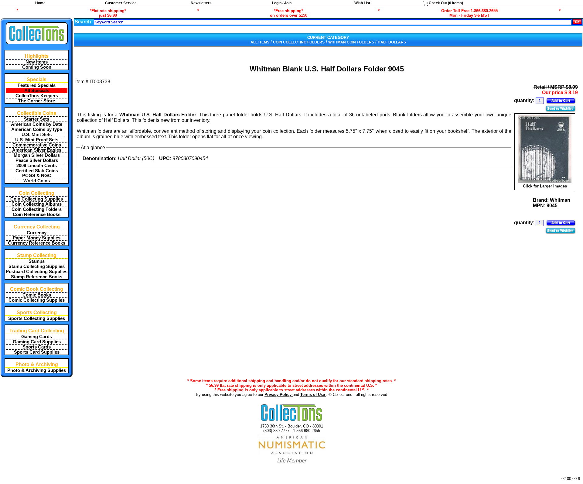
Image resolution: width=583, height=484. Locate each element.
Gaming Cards (36, 336)
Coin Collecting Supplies (36, 199)
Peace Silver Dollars (36, 160)
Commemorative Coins (36, 144)
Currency (36, 232)
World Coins (36, 180)
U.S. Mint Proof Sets (36, 139)
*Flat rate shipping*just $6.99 (108, 13)
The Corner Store (36, 100)
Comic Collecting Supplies (37, 300)
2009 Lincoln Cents (36, 165)
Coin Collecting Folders (37, 209)
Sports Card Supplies (37, 352)
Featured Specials (37, 85)
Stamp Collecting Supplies (37, 266)
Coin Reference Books (36, 214)
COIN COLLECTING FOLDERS (299, 42)
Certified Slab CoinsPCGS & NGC (36, 173)
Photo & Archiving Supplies (36, 370)
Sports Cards (36, 347)
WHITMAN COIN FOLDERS (351, 42)
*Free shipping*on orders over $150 (288, 13)
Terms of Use (313, 394)
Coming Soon (36, 67)
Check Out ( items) (445, 3)
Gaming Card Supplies (37, 341)
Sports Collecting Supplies (36, 318)
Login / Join (282, 3)
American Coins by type (36, 129)
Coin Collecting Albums (37, 204)
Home (40, 3)
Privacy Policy (278, 394)
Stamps (37, 261)
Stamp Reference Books (36, 276)
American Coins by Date (36, 124)
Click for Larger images (545, 186)
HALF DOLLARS (392, 42)
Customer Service (121, 3)
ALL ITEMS (260, 42)
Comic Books (36, 295)
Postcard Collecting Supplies (36, 271)
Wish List (362, 3)
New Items (37, 62)
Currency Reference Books (36, 243)
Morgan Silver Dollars (37, 155)
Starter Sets (36, 119)
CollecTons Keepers (36, 95)
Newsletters (201, 3)
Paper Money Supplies (36, 237)
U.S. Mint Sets (37, 134)
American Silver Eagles (36, 150)
